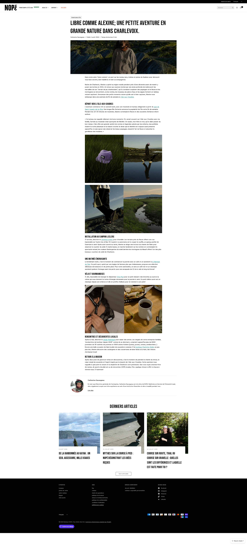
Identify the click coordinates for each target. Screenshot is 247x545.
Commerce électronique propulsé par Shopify (98, 522)
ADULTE (44, 7)
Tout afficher (123, 473)
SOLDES (63, 7)
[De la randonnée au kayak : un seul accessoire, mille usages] (79, 433)
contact (94, 490)
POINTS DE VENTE (226, 1)
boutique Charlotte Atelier (145, 347)
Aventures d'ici (76, 17)
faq (93, 488)
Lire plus (90, 390)
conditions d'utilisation (98, 502)
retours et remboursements (100, 497)
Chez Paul (120, 277)
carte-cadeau (63, 493)
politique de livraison (98, 495)
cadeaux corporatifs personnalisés (135, 490)
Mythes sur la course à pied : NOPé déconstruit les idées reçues (118, 458)
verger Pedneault (109, 340)
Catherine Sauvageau (77, 37)
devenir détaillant (130, 488)
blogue (61, 495)
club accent (62, 497)
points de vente (63, 490)
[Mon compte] (237, 7)
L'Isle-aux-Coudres (127, 97)
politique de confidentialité (99, 500)
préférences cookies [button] (98, 505)
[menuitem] (226, 1)
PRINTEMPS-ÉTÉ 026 (26, 7)
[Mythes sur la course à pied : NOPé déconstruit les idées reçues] (123, 433)
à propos (61, 488)
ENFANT (54, 7)
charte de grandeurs (98, 493)
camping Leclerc (107, 240)
